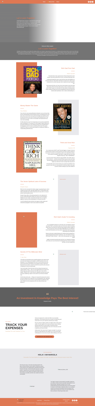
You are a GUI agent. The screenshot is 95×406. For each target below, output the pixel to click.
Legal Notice (39, 400)
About (57, 1)
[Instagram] (92, 2)
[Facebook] (89, 2)
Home (44, 1)
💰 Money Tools (51, 1)
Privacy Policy (47, 400)
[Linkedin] (90, 2)
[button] (44, 336)
